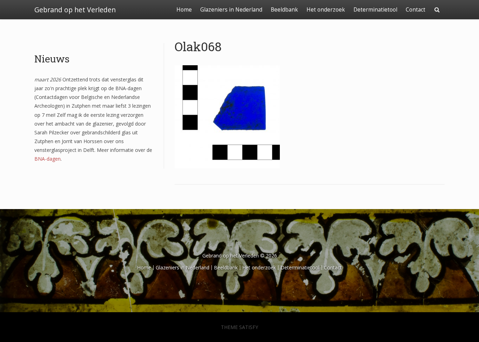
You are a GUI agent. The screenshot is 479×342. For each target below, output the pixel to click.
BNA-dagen (47, 158)
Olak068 (198, 46)
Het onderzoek (325, 9)
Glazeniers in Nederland (231, 9)
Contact (415, 9)
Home (184, 9)
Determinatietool (375, 9)
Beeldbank (284, 9)
